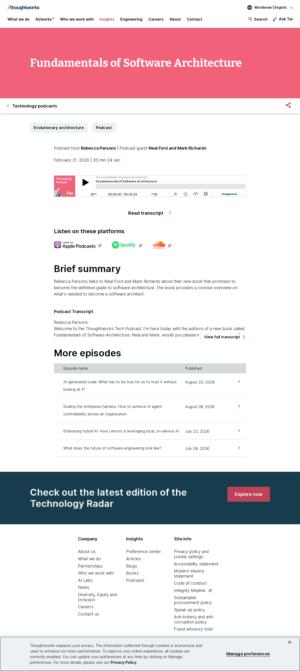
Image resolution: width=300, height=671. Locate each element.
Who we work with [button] (77, 19)
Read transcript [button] (146, 213)
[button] (224, 337)
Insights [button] (107, 19)
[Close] (290, 642)
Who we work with (96, 573)
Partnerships (90, 566)
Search (261, 19)
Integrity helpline (189, 590)
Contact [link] (194, 19)
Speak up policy (189, 609)
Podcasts (135, 580)
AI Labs (85, 580)
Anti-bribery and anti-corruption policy (194, 619)
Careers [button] (156, 19)
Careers (86, 606)
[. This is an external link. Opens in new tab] (77, 245)
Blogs (131, 566)
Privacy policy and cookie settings (191, 554)
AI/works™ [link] (44, 19)
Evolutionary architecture (59, 127)
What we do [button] (19, 19)
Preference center (143, 551)
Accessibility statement (196, 563)
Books (132, 573)
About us (87, 551)
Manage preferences (248, 653)
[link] (238, 381)
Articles (133, 558)
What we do (89, 558)
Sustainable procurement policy (193, 600)
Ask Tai (285, 19)
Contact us (88, 614)
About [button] (175, 19)
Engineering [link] (131, 19)
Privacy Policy (123, 662)
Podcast (104, 127)
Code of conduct (190, 583)
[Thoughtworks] (23, 5)
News (83, 587)
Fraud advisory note (193, 629)
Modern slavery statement (189, 573)
